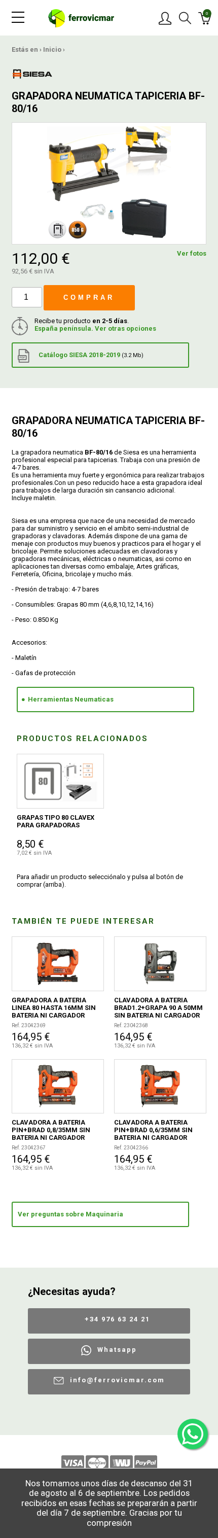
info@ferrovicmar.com (117, 1380)
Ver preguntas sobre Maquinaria (70, 1214)
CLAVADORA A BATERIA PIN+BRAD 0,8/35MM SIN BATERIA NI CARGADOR (51, 1129)
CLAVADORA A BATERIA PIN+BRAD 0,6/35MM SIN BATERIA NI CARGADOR (153, 1129)
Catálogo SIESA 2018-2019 (90, 355)
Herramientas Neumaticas (71, 699)
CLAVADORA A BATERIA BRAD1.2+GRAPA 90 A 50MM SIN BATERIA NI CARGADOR (158, 1007)
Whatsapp (117, 1349)
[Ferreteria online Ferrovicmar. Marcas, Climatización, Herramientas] (81, 17)
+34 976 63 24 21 (117, 1319)
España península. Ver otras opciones (95, 328)
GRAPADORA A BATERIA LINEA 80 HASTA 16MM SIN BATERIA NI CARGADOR (54, 1007)
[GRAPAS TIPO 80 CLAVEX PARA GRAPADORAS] (60, 781)
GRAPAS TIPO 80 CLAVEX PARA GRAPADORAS (55, 821)
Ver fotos (191, 253)
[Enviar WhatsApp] (192, 1434)
